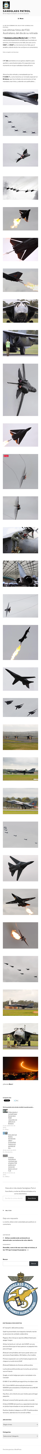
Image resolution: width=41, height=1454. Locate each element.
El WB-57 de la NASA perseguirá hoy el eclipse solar (20, 1381)
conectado (21, 1222)
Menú (21, 18)
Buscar (5, 1259)
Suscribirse (32, 1198)
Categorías (7, 1432)
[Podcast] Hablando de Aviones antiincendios (18, 1365)
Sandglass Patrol (17, 11)
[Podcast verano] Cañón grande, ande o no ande (18, 1400)
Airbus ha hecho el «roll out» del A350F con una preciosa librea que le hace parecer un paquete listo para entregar (20, 1346)
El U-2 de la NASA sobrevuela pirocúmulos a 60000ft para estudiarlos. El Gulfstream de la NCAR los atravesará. (20, 1388)
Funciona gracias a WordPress (12, 1449)
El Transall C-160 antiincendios (13, 1328)
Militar (9, 1210)
